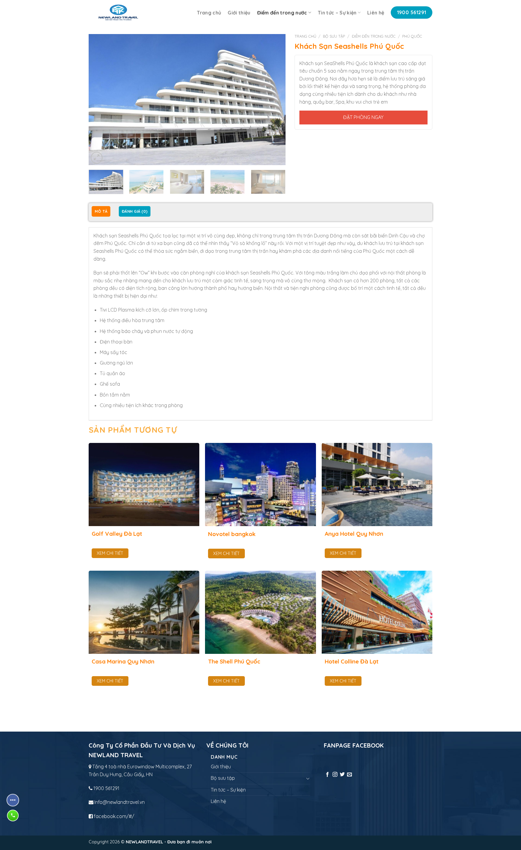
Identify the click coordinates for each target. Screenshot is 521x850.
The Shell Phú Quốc (234, 661)
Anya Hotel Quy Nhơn (354, 533)
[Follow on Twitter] (342, 774)
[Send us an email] (349, 774)
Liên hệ (375, 13)
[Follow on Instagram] (335, 774)
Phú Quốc (412, 36)
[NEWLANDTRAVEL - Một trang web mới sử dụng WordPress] (118, 12)
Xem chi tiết (110, 553)
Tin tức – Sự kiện (337, 13)
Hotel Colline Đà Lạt (351, 661)
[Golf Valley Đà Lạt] (144, 484)
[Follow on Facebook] (327, 774)
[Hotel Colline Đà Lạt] (377, 612)
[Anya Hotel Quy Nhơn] (377, 484)
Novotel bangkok (232, 534)
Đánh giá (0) (134, 211)
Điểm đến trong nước (282, 13)
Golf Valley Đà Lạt (117, 533)
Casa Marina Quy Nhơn (123, 661)
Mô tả (101, 211)
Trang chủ (209, 13)
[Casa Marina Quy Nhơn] (144, 612)
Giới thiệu (239, 13)
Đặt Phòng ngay (363, 117)
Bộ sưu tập (334, 36)
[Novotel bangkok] (260, 484)
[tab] (101, 212)
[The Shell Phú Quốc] (260, 612)
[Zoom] (97, 158)
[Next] (273, 99)
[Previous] (100, 99)
